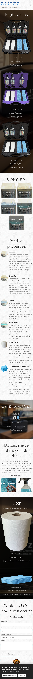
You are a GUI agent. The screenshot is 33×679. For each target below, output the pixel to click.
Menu (30, 4)
